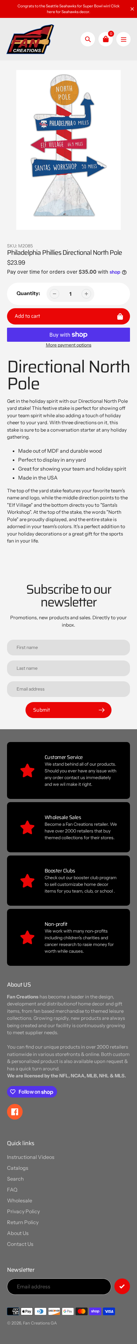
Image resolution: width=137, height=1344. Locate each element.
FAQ (12, 1189)
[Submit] (122, 1286)
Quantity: (28, 293)
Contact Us (20, 1244)
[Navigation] (123, 39)
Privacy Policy (23, 1211)
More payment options (68, 345)
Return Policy (23, 1222)
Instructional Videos (30, 1157)
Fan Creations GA (40, 1322)
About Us (18, 1233)
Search (15, 1179)
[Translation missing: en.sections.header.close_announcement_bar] (132, 9)
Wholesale (19, 1200)
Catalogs (17, 1168)
